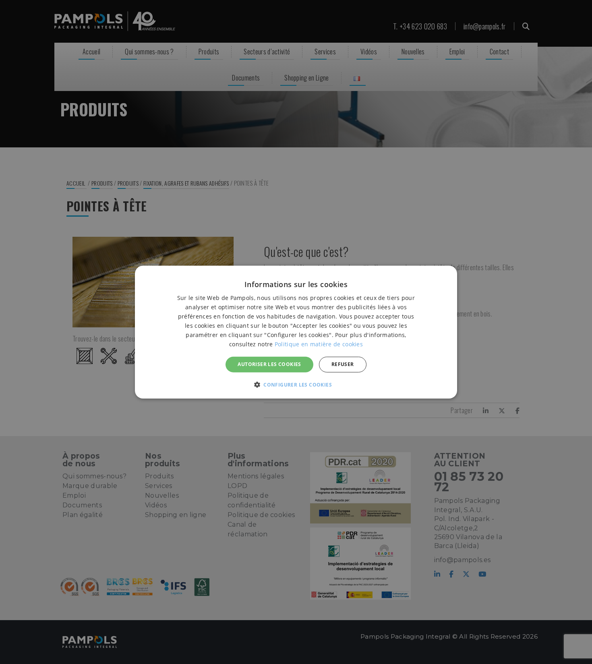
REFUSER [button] (342, 364)
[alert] (296, 332)
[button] (296, 385)
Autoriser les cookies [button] (269, 364)
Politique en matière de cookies (319, 344)
